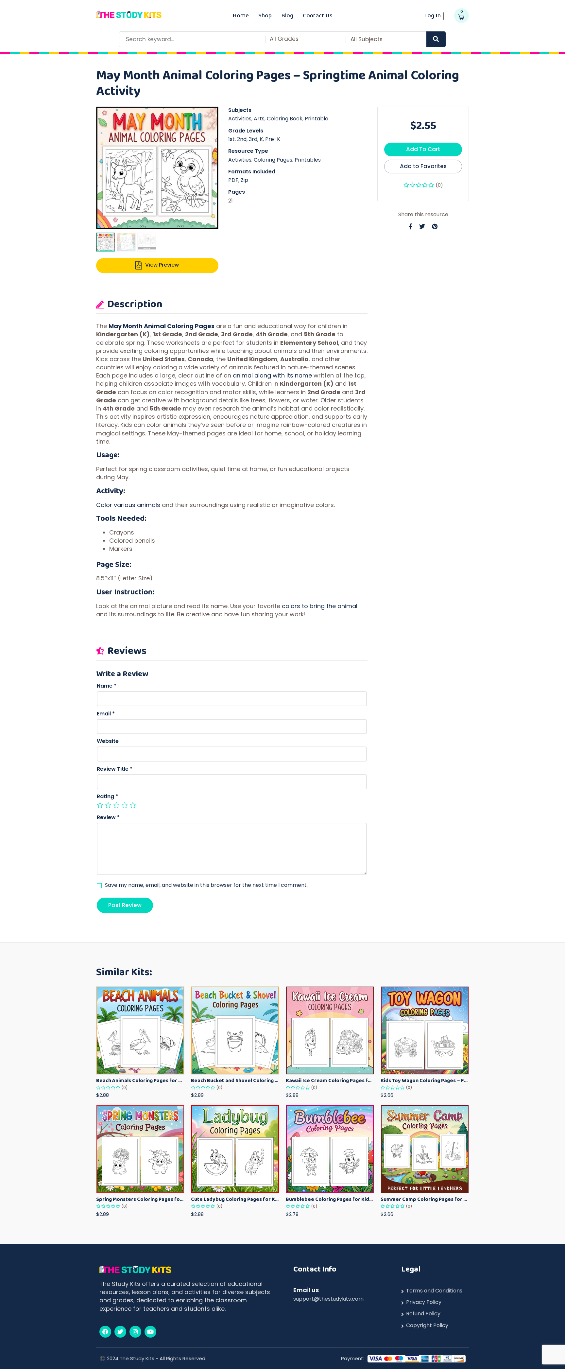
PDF (233, 180)
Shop (265, 15)
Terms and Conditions (434, 1290)
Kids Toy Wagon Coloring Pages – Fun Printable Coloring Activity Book (425, 1080)
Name (106, 686)
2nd (242, 139)
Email (106, 713)
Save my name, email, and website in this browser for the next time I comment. (206, 885)
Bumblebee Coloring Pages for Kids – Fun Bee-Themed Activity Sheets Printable (330, 1199)
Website (108, 741)
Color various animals (128, 505)
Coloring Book (284, 118)
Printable (316, 118)
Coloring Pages (273, 160)
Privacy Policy (423, 1302)
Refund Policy (423, 1313)
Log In (432, 15)
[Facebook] (105, 1332)
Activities (239, 118)
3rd (253, 139)
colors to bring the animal (319, 606)
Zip (244, 180)
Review (108, 817)
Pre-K (272, 139)
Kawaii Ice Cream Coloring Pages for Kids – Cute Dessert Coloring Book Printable (330, 1080)
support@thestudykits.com (328, 1299)
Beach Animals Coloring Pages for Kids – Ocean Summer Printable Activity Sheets (140, 1080)
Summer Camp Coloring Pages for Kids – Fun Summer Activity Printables (425, 1199)
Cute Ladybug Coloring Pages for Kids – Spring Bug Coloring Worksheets (235, 1199)
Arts (259, 118)
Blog (287, 15)
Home (240, 15)
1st (231, 139)
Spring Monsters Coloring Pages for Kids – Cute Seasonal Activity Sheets (140, 1199)
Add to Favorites (423, 166)
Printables (308, 160)
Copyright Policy (427, 1325)
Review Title (114, 769)
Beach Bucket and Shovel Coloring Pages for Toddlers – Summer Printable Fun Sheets (235, 1080)
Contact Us (318, 15)
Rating (107, 796)
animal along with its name (272, 375)
